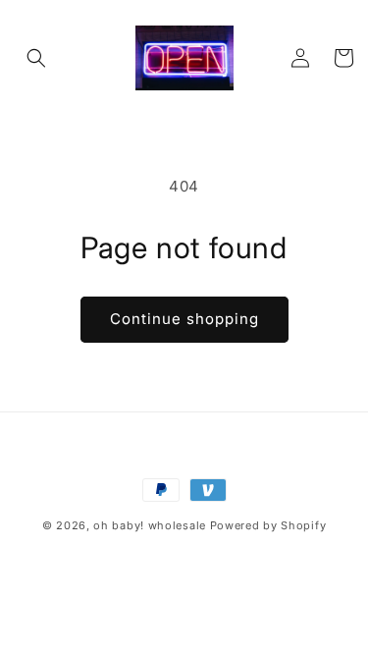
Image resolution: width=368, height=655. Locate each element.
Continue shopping (184, 318)
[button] (36, 58)
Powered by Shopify (268, 525)
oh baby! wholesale (149, 525)
